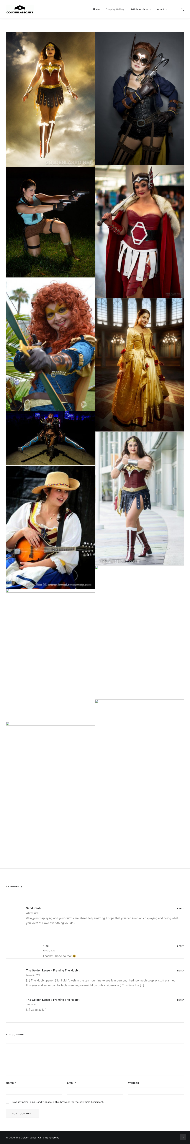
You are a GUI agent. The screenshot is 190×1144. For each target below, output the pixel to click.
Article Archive (139, 9)
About (160, 9)
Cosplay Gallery (115, 9)
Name (11, 1083)
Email (71, 1083)
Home (96, 9)
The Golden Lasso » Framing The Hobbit (53, 970)
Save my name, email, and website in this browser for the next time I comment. (58, 1101)
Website (133, 1083)
